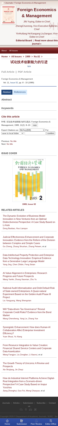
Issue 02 (14, 82)
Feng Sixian (30, 264)
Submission (28, 403)
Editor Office (50, 424)
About (4, 50)
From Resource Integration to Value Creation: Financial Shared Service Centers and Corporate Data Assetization (27, 348)
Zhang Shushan (20, 246)
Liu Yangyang (9, 300)
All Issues (13, 50)
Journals (9, 3)
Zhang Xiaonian (22, 279)
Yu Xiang (18, 336)
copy (35, 125)
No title (13, 141)
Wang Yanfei (8, 279)
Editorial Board (24, 40)
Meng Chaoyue (33, 391)
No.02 (37, 56)
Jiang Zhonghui (10, 391)
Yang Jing (7, 264)
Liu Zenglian (22, 354)
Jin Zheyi (19, 369)
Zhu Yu (33, 279)
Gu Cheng (7, 246)
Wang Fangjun (9, 354)
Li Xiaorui (33, 354)
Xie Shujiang (8, 369)
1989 (27, 56)
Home (4, 56)
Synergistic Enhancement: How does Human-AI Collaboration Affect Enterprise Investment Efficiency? (26, 330)
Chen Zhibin (18, 264)
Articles (16, 403)
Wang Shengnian (23, 300)
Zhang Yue (33, 318)
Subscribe (41, 403)
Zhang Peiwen (34, 246)
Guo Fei (21, 391)
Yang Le (23, 318)
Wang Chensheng (11, 318)
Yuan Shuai (8, 336)
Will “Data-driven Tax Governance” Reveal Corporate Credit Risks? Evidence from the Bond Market (27, 312)
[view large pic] (29, 180)
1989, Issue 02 (29, 204)
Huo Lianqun (22, 228)
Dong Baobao (9, 228)
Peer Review (36, 424)
